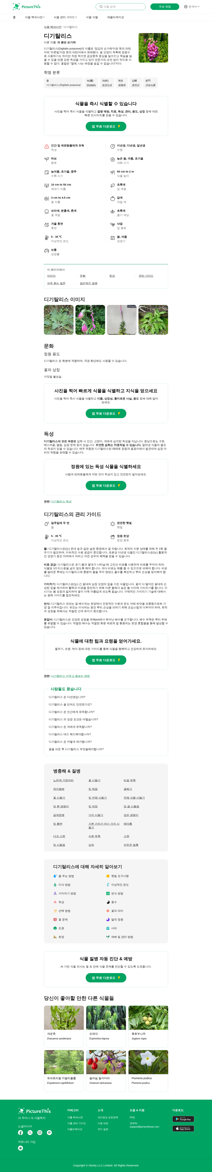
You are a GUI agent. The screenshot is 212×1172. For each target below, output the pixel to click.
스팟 (126, 836)
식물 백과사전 (52, 27)
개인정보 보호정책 (108, 1117)
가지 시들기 (95, 815)
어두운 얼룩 (131, 845)
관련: (58, 501)
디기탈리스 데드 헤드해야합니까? (70, 734)
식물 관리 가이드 (76, 1123)
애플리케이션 (115, 17)
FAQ (132, 1117)
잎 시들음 (59, 845)
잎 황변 (57, 823)
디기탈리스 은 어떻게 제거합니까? (70, 741)
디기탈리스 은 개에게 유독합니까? (70, 726)
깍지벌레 (58, 789)
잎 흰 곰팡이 (61, 806)
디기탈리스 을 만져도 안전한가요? (70, 704)
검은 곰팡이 (131, 815)
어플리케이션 (74, 1129)
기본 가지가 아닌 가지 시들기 (104, 825)
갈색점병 (58, 815)
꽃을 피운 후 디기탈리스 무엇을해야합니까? (76, 749)
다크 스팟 (59, 836)
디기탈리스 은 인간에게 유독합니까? (72, 711)
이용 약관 (103, 1123)
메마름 (128, 823)
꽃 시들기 (94, 780)
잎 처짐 (93, 806)
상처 (91, 845)
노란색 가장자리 (63, 780)
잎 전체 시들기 (97, 797)
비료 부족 (130, 780)
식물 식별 (92, 17)
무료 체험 (165, 6)
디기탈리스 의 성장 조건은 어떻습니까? (73, 719)
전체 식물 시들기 (134, 797)
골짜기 (128, 789)
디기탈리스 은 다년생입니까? (67, 697)
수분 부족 (94, 836)
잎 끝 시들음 (131, 806)
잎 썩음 (93, 789)
